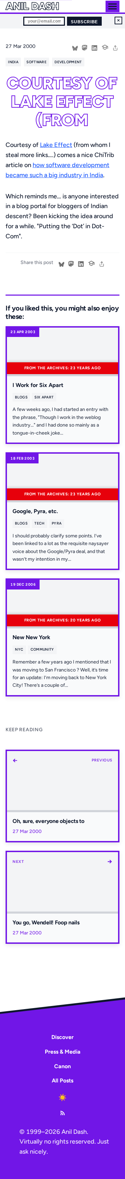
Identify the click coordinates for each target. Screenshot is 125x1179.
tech (39, 523)
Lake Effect (56, 145)
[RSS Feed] (62, 1113)
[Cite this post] (104, 46)
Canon (62, 1066)
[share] (115, 47)
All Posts (62, 1080)
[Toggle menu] (112, 6)
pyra (56, 523)
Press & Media (63, 1051)
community (42, 649)
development (68, 62)
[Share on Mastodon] (85, 47)
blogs (21, 397)
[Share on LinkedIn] (94, 47)
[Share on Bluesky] (75, 47)
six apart (43, 397)
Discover (62, 1037)
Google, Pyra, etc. (35, 511)
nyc (19, 649)
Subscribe (84, 21)
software (36, 62)
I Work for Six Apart (37, 385)
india (13, 62)
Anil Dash (32, 6)
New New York (31, 637)
